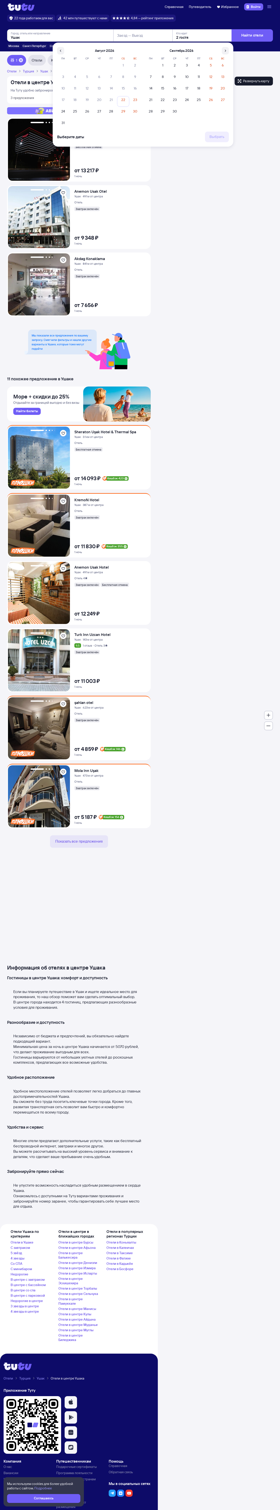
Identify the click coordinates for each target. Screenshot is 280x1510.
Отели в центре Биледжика (70, 1337)
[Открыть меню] (270, 7)
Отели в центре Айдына (77, 1319)
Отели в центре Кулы (74, 1314)
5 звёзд (16, 1253)
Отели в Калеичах (120, 1248)
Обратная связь (121, 1472)
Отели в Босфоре (119, 1269)
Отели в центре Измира (77, 1268)
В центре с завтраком (28, 1279)
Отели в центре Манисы (77, 1309)
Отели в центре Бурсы (75, 1242)
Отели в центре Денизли (77, 1263)
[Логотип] (21, 7)
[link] (27, 411)
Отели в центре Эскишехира (70, 1281)
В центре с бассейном (28, 1285)
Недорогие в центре (27, 1301)
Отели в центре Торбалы (77, 1288)
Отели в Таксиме (119, 1253)
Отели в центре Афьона (77, 1248)
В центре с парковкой (28, 1295)
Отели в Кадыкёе (119, 1263)
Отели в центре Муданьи (78, 1325)
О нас (8, 1467)
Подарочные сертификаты (76, 1467)
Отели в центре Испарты (77, 1273)
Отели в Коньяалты (121, 1242)
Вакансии (11, 1473)
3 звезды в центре (25, 1306)
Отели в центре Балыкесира (70, 1255)
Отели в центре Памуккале (70, 1301)
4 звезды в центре (25, 1311)
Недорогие (19, 1274)
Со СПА (16, 1263)
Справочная (174, 7)
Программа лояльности (74, 1473)
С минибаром (21, 1269)
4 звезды (17, 1258)
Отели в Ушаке (22, 1242)
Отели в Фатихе (118, 1258)
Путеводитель (200, 7)
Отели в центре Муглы (75, 1330)
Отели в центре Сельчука (78, 1294)
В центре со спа (23, 1290)
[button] (71, 1402)
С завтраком (20, 1248)
